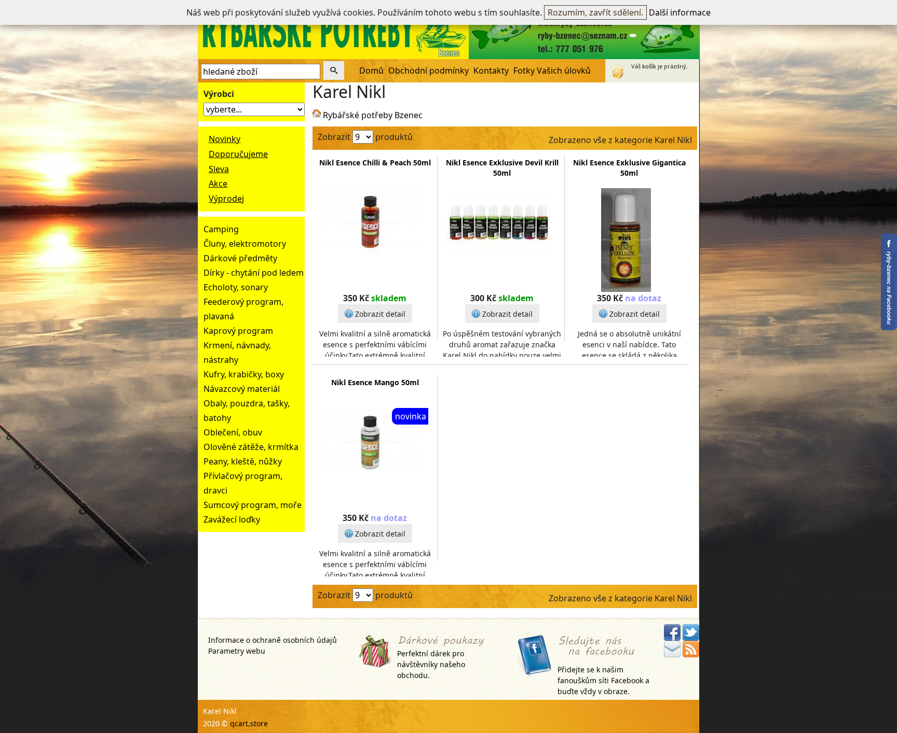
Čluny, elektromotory (244, 243)
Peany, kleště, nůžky (242, 461)
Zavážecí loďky (231, 519)
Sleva (219, 169)
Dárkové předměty (240, 258)
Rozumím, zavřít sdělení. (595, 12)
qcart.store (249, 723)
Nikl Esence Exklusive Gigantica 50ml (629, 168)
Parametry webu (236, 651)
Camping (221, 229)
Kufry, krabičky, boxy (243, 374)
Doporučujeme (238, 154)
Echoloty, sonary (235, 287)
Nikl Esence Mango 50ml (375, 382)
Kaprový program (238, 330)
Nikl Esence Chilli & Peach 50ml (375, 162)
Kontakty (491, 70)
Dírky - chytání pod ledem (253, 272)
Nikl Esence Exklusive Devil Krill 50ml (502, 168)
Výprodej (226, 198)
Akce (218, 183)
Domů (371, 70)
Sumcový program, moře (252, 505)
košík (649, 66)
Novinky (224, 139)
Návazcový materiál (241, 388)
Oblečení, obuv (232, 432)
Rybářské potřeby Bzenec (373, 115)
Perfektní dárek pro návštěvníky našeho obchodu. (431, 664)
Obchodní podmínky (428, 70)
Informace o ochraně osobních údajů (272, 640)
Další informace (680, 12)
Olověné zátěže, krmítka (250, 447)
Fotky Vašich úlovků (552, 70)
